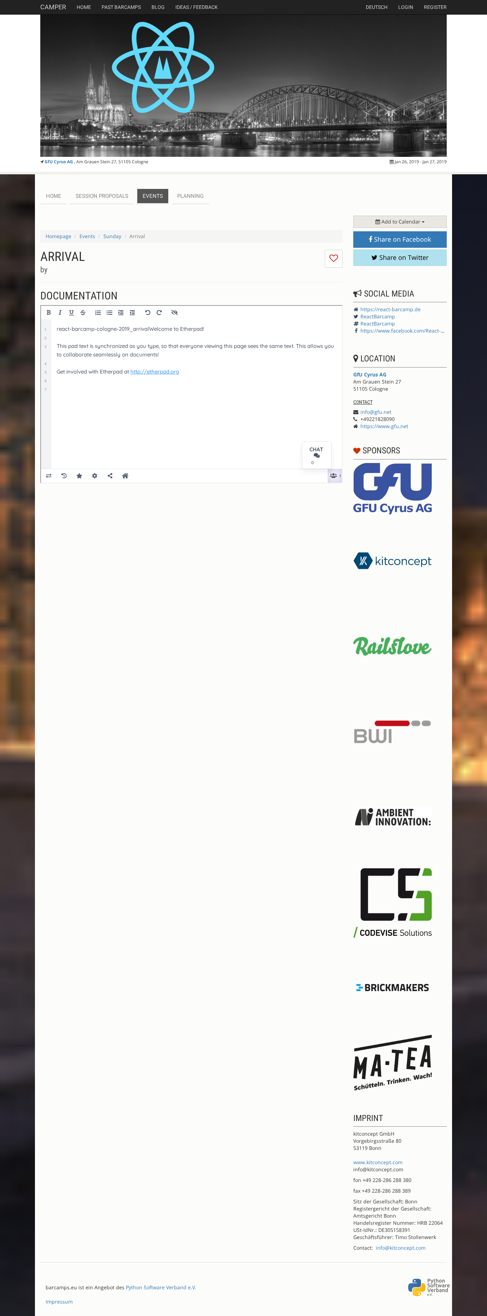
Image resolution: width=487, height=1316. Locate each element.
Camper (53, 7)
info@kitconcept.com (401, 1247)
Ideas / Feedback (196, 7)
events (153, 196)
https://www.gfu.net (384, 426)
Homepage (58, 236)
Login (405, 7)
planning (190, 196)
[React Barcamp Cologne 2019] (243, 85)
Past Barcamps (121, 7)
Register (435, 7)
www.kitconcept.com (378, 1162)
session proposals (102, 196)
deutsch (377, 7)
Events (87, 236)
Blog (158, 7)
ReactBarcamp (377, 316)
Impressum (59, 1301)
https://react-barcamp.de (390, 309)
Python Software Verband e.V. (161, 1287)
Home (84, 7)
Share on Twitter (403, 257)
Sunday (112, 236)
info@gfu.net (375, 411)
